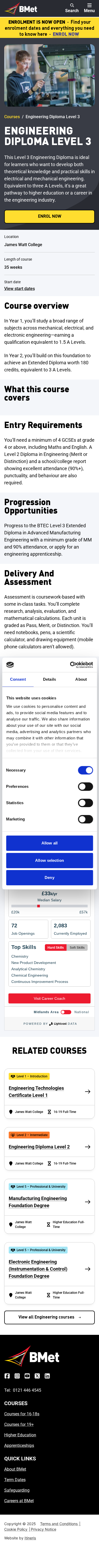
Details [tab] (49, 679)
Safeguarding (17, 1490)
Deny (49, 877)
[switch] (85, 786)
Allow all (49, 843)
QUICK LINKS (20, 1458)
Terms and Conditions (60, 1523)
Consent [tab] (18, 679)
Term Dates (15, 1479)
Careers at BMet (19, 1500)
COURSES (15, 1403)
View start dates (19, 288)
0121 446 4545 (27, 1390)
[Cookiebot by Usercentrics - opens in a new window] (70, 664)
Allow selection (49, 860)
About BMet (15, 1469)
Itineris (30, 1538)
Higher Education (20, 1434)
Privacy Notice (43, 1529)
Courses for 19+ (19, 1424)
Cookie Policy (17, 1529)
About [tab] (81, 679)
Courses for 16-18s (21, 1413)
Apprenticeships (19, 1445)
